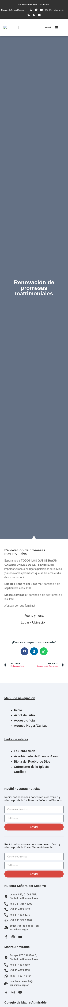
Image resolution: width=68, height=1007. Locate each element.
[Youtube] (41, 9)
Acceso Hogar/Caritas (30, 726)
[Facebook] (36, 9)
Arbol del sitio (24, 715)
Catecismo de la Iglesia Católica (31, 769)
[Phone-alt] (31, 9)
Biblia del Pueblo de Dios (32, 761)
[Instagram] (46, 9)
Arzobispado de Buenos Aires (36, 756)
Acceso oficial (25, 720)
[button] (24, 651)
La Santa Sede (24, 751)
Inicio (18, 710)
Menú (48, 27)
